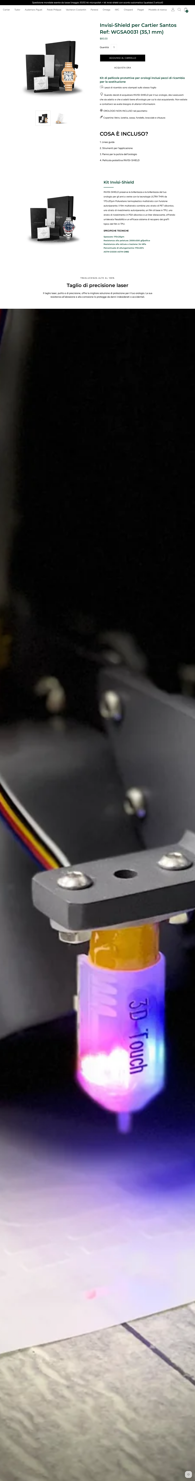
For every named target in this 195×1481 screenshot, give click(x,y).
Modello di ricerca (158, 9)
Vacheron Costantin (76, 9)
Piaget (140, 9)
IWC (117, 9)
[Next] (88, 66)
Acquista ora (122, 67)
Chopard (128, 9)
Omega (106, 9)
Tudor (17, 9)
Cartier (6, 9)
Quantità (104, 47)
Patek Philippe (54, 9)
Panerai (94, 9)
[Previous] (15, 66)
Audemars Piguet (33, 9)
